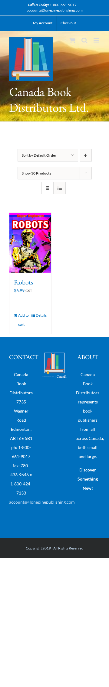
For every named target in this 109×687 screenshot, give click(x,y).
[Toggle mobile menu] (97, 40)
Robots (23, 282)
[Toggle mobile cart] (72, 40)
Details (41, 315)
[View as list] (59, 188)
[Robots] (30, 242)
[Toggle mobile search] (84, 40)
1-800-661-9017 (63, 4)
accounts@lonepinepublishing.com (55, 10)
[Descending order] (86, 155)
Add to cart (23, 320)
